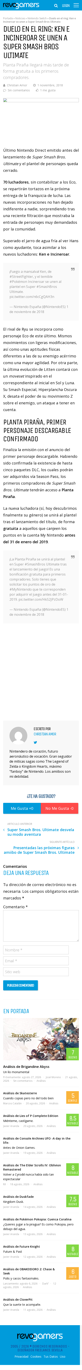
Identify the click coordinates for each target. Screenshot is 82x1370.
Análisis (41, 1081)
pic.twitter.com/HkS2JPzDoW (41, 599)
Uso (62, 1356)
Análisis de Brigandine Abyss (26, 1066)
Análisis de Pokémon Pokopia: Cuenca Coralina (37, 1219)
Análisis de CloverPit (18, 1299)
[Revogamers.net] (21, 8)
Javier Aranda (11, 1126)
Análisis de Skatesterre (20, 1093)
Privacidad (21, 1356)
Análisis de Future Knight (21, 1246)
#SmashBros (46, 286)
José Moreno (53, 1077)
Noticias (20, 18)
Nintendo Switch (37, 18)
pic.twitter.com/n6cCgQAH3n (31, 296)
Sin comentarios (19, 90)
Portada (8, 18)
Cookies (35, 1356)
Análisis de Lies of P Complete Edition (30, 1116)
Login (66, 6)
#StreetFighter (21, 276)
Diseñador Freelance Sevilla (40, 1350)
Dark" (45, 1283)
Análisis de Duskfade (18, 1197)
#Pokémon (18, 281)
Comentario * (15, 906)
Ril (4, 1184)
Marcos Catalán (12, 1103)
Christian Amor (17, 85)
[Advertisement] (41, 671)
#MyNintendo (20, 589)
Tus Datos (51, 1356)
